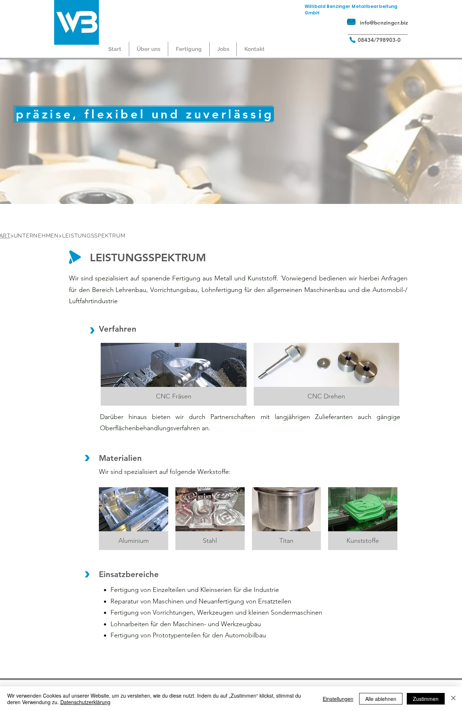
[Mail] (351, 22)
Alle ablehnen (380, 698)
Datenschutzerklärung (85, 702)
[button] (148, 49)
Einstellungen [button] (338, 698)
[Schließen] (453, 698)
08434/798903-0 (379, 39)
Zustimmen (426, 698)
